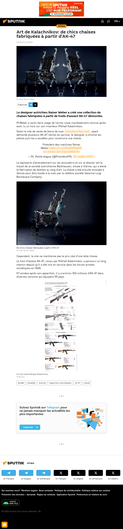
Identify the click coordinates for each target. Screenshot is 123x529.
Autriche (42, 383)
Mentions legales (29, 490)
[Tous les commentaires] (5, 525)
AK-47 (77, 383)
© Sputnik (20, 377)
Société (21, 383)
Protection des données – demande (19, 494)
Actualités (31, 383)
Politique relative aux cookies (96, 490)
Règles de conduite (46, 494)
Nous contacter (46, 490)
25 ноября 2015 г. (83, 156)
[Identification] (102, 21)
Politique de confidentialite (68, 490)
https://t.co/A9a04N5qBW (65, 148)
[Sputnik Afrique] (15, 23)
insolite (87, 383)
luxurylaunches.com (77, 131)
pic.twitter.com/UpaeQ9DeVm (61, 151)
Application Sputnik (66, 494)
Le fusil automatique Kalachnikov (32, 374)
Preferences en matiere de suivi (91, 494)
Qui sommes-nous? (11, 490)
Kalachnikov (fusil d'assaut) (60, 383)
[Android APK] (10, 503)
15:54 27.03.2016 (24, 42)
